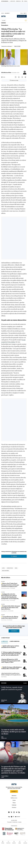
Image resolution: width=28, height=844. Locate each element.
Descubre (3, 683)
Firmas (14, 800)
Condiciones (14, 822)
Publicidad (14, 805)
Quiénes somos (14, 797)
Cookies (19, 822)
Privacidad (9, 822)
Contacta (14, 807)
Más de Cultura (5, 577)
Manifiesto (14, 795)
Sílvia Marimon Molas (6, 72)
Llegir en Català (17, 46)
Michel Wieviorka (5, 570)
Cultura (3, 20)
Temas (14, 802)
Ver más (25, 683)
